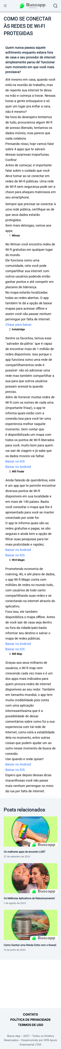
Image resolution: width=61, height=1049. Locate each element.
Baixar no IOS (15, 461)
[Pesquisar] (55, 6)
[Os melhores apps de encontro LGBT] (30, 831)
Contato (30, 1014)
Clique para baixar (18, 325)
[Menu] (5, 5)
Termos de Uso (30, 1024)
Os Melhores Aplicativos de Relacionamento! (29, 898)
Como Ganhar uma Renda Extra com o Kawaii (30, 945)
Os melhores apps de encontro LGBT (25, 851)
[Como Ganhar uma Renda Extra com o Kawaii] (30, 925)
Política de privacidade (30, 1019)
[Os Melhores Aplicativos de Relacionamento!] (30, 878)
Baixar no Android (18, 467)
